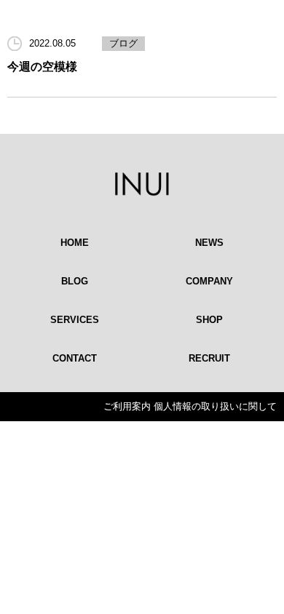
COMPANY (209, 281)
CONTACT (74, 358)
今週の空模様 (42, 66)
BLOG (74, 281)
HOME (74, 242)
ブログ (123, 43)
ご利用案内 (127, 406)
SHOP (209, 319)
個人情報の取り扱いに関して (215, 406)
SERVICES (74, 319)
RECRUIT (209, 358)
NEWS (209, 242)
